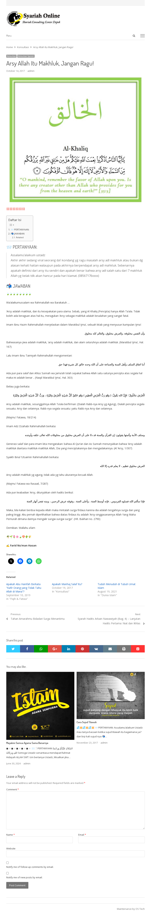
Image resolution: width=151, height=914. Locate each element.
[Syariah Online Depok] (75, 18)
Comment (12, 789)
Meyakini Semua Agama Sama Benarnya (27, 742)
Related (20, 237)
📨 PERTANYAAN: (20, 229)
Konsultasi (11, 56)
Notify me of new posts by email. (24, 877)
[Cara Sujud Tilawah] (111, 674)
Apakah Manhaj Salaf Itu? (67, 584)
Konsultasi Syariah (26, 56)
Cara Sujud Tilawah (87, 722)
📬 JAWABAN (17, 233)
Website (10, 848)
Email (82, 834)
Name (10, 834)
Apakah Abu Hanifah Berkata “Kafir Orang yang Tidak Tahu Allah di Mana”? (23, 587)
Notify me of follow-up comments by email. (30, 867)
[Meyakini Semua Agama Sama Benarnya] (40, 674)
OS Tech (140, 909)
